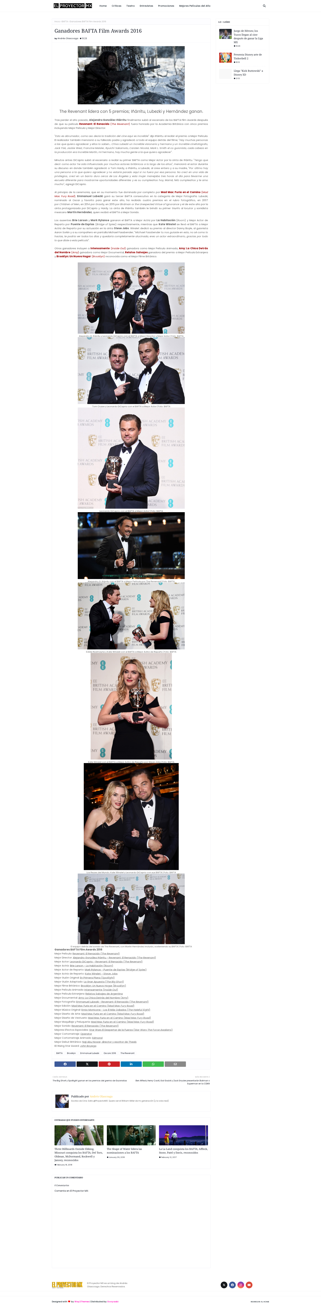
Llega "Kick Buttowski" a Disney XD (248, 72)
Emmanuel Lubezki (89, 1053)
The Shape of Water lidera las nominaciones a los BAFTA (124, 1150)
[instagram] (240, 1285)
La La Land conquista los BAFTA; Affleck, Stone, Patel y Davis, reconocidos (183, 1150)
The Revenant (127, 1053)
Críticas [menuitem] (116, 6)
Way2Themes (81, 1301)
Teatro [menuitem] (130, 6)
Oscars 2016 (110, 1053)
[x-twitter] (224, 1285)
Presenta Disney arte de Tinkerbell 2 (248, 56)
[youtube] (249, 1285)
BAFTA (65, 21)
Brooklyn (71, 1053)
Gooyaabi (112, 1301)
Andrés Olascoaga (68, 38)
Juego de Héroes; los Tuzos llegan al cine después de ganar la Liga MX (248, 36)
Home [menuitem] (103, 6)
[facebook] (232, 1285)
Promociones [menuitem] (166, 6)
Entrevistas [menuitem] (146, 6)
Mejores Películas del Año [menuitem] (194, 6)
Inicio (57, 21)
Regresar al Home (260, 1301)
